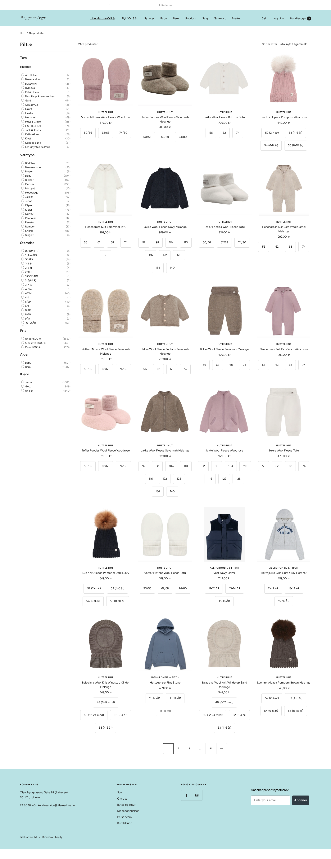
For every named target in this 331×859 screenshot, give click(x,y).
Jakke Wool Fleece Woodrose (224, 450)
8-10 (28, 314)
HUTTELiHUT (33, 126)
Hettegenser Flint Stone (165, 682)
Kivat (28, 138)
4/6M (28, 293)
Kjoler (28, 209)
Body (28, 175)
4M (27, 297)
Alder (24, 354)
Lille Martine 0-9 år (102, 18)
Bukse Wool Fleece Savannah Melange (224, 349)
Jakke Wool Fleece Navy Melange (165, 227)
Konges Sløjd (33, 142)
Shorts (29, 230)
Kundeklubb (124, 823)
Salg (205, 18)
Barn (176, 18)
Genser (29, 184)
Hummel (30, 117)
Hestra (29, 113)
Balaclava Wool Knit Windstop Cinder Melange (105, 685)
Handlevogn (300, 18)
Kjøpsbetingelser (128, 811)
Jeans (28, 201)
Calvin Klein (32, 92)
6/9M (28, 301)
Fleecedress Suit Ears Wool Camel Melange (284, 229)
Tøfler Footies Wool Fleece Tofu (224, 227)
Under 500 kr (33, 338)
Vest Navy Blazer (224, 573)
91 (211, 748)
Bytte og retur (126, 804)
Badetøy (30, 163)
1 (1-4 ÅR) (31, 255)
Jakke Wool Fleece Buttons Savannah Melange (165, 351)
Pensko (29, 222)
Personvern (124, 817)
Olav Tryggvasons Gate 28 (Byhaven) (44, 792)
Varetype (27, 155)
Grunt (28, 109)
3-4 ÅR (29, 284)
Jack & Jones (33, 130)
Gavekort (220, 18)
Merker (236, 18)
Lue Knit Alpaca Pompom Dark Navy (105, 573)
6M (27, 306)
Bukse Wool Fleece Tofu (284, 450)
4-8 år (29, 289)
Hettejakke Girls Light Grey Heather (283, 573)
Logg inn (278, 18)
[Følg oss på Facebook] (186, 795)
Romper (30, 226)
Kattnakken (32, 134)
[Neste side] (221, 748)
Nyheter (149, 18)
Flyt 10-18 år (129, 18)
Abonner (300, 800)
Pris (23, 331)
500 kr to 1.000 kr (35, 343)
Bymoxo (30, 88)
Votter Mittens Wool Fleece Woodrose (105, 117)
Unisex (29, 390)
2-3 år (28, 267)
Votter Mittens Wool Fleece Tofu (165, 573)
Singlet (29, 235)
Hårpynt (30, 188)
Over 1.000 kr (33, 347)
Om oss (122, 798)
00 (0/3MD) (32, 251)
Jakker (29, 196)
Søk (264, 18)
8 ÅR (28, 310)
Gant (28, 100)
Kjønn (24, 374)
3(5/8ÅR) (30, 280)
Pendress (30, 218)
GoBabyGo (31, 104)
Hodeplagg (31, 192)
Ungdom (190, 18)
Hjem (23, 33)
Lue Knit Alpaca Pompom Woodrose (284, 117)
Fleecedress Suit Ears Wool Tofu (105, 227)
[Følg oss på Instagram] (197, 795)
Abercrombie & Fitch (224, 568)
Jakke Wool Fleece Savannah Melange (165, 450)
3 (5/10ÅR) (31, 276)
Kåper (28, 205)
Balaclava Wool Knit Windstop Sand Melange (224, 685)
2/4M (28, 272)
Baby (163, 18)
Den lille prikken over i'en (40, 96)
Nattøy (29, 213)
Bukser (29, 180)
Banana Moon (33, 79)
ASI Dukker (32, 75)
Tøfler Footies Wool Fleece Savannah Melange (165, 119)
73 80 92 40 (28, 805)
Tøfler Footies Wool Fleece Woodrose (106, 450)
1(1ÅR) (29, 259)
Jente (28, 382)
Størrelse (27, 243)
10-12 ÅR (30, 322)
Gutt (28, 386)
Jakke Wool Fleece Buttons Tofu (224, 117)
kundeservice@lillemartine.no (56, 805)
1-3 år (28, 263)
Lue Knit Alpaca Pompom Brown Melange (283, 682)
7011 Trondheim (30, 797)
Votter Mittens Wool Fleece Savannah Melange (106, 351)
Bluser (29, 171)
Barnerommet (33, 167)
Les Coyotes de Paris (37, 147)
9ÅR (27, 318)
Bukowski (31, 83)
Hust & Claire (33, 121)
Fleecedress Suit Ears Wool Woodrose (284, 349)
